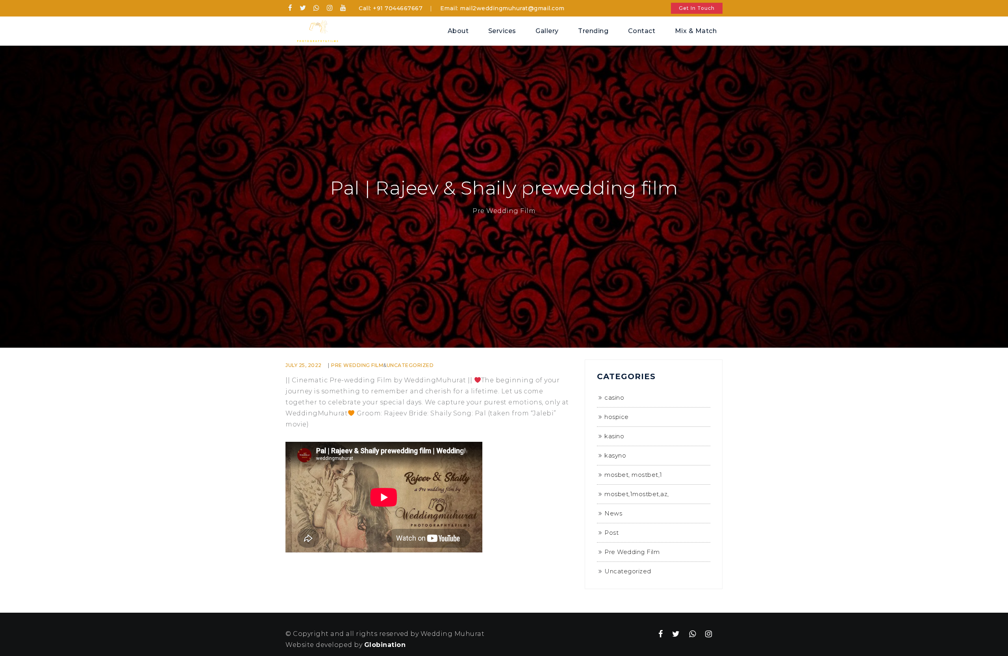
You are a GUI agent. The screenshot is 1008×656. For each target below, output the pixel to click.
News (613, 513)
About (458, 31)
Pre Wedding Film (357, 365)
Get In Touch (697, 8)
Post (611, 532)
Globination (385, 645)
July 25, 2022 (303, 365)
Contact (642, 31)
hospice (616, 417)
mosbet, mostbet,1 (633, 474)
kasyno (615, 455)
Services (502, 31)
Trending (593, 31)
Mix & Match (696, 31)
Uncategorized (410, 365)
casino (614, 397)
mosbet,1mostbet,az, (636, 494)
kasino (614, 436)
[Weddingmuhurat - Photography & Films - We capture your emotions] (315, 30)
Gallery (547, 31)
